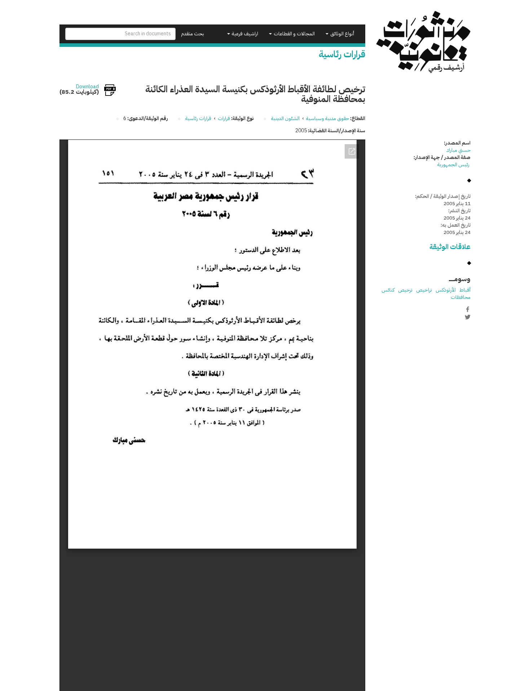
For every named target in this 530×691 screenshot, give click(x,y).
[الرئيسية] (423, 42)
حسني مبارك (458, 150)
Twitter (468, 317)
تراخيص (424, 290)
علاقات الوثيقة (450, 247)
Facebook (468, 309)
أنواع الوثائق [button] (341, 33)
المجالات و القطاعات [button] (294, 33)
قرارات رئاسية (198, 118)
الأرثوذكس (446, 290)
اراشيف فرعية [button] (244, 33)
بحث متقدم (192, 33)
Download (87, 86)
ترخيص (405, 290)
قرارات (224, 118)
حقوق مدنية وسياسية (327, 118)
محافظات (461, 297)
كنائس (387, 290)
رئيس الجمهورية (454, 164)
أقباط (465, 290)
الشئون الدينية (285, 118)
